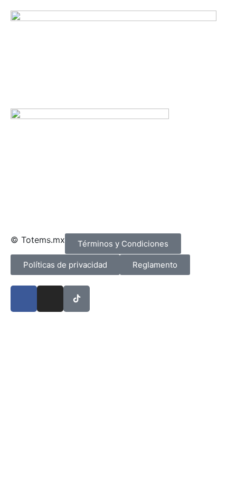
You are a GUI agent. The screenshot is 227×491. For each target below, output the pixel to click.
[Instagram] (50, 299)
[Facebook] (24, 299)
